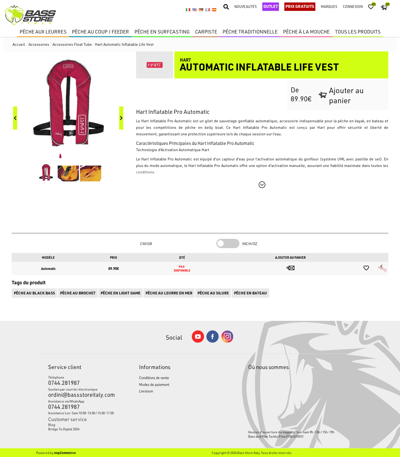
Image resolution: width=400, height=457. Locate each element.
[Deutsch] (201, 10)
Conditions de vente (154, 377)
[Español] (214, 10)
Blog (51, 424)
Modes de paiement (154, 384)
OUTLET (270, 6)
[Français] (207, 10)
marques (329, 6)
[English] (194, 10)
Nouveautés (245, 6)
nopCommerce (65, 452)
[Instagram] (227, 341)
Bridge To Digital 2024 (63, 429)
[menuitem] (81, 424)
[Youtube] (198, 341)
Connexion (353, 6)
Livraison (146, 391)
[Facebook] (212, 341)
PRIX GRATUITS (299, 6)
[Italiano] (188, 10)
